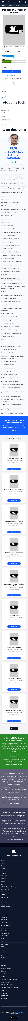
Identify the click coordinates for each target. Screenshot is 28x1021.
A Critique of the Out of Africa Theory (14, 489)
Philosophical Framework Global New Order (14, 585)
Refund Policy (4, 998)
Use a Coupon (4, 873)
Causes (2, 946)
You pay (3, 65)
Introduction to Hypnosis (14, 615)
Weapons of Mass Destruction (14, 710)
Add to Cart (11, 72)
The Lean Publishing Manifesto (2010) (9, 987)
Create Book (4, 917)
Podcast (3, 871)
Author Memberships (5, 916)
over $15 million (19, 759)
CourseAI (3, 881)
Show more (14, 729)
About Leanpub (4, 954)
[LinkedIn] (15, 162)
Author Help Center (5, 930)
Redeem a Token (4, 875)
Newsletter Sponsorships (6, 886)
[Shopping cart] (19, 2)
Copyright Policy (4, 995)
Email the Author (6, 119)
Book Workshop (4, 897)
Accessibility (4, 947)
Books (3, 5)
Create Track (4, 922)
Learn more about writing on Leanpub (14, 764)
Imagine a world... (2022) (6, 984)
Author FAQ (3, 928)
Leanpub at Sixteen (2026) (7, 980)
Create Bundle (4, 919)
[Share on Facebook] (4, 113)
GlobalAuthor (4, 882)
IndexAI (2, 884)
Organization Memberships (7, 904)
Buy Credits (3, 969)
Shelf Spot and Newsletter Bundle (8, 887)
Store (4, 845)
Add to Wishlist (11, 75)
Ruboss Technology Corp (21, 1012)
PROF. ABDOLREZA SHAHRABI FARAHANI (15, 46)
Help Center (3, 973)
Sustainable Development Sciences (14, 521)
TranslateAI (3, 891)
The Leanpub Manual (5, 933)
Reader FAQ (3, 971)
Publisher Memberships (6, 906)
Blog (2, 955)
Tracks (24, 5)
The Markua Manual (5, 936)
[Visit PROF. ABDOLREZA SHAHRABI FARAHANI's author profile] (14, 140)
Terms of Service (5, 993)
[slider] (13, 56)
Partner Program (5, 944)
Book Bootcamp (4, 898)
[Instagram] (12, 162)
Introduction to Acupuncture (14, 647)
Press (2, 958)
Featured (3, 863)
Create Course (4, 920)
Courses (17, 5)
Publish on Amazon (5, 889)
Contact (3, 957)
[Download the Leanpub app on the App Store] (14, 1017)
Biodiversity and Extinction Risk (14, 458)
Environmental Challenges (14, 678)
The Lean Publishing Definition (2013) (9, 985)
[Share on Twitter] (2, 113)
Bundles (10, 5)
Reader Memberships (6, 968)
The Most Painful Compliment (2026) (9, 979)
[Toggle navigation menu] (26, 92)
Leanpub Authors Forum (6, 931)
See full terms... (14, 430)
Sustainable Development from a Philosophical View (14, 553)
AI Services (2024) (5, 982)
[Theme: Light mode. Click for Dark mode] (14, 2)
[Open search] (8, 2)
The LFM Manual (4, 935)
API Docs (3, 938)
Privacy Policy (4, 996)
